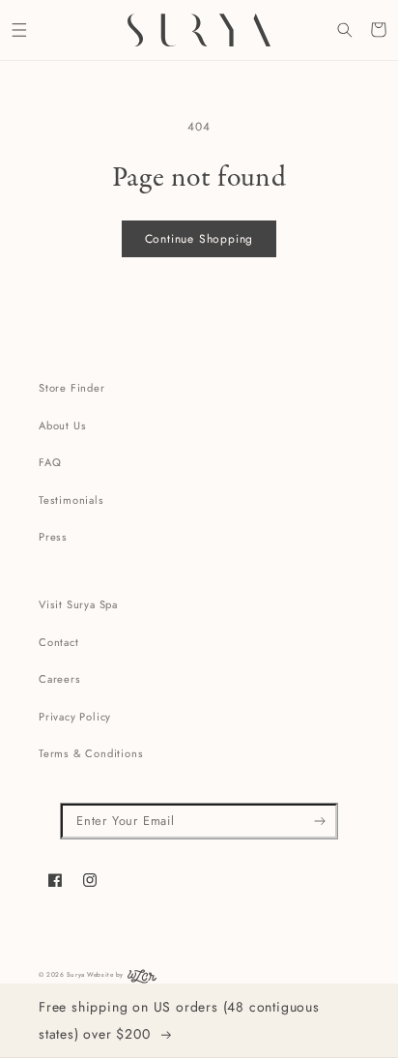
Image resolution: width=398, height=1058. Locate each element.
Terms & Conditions (91, 753)
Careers (60, 679)
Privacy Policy (75, 716)
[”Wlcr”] (142, 980)
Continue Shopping (199, 239)
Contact (59, 642)
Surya (76, 974)
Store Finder (72, 388)
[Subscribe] (320, 821)
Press (53, 536)
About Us (62, 425)
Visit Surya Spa (78, 604)
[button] (19, 29)
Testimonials (71, 500)
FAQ (50, 462)
